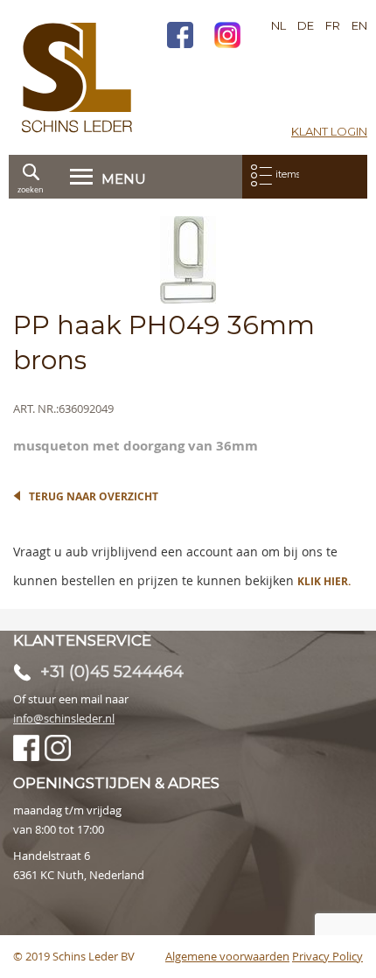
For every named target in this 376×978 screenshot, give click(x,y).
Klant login (329, 131)
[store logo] (77, 77)
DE (305, 25)
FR (332, 25)
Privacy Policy (327, 956)
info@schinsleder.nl (64, 718)
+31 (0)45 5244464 (112, 671)
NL (278, 25)
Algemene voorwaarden (227, 956)
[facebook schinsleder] (180, 37)
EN (359, 25)
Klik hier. (324, 581)
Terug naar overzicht (93, 496)
